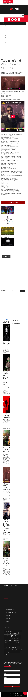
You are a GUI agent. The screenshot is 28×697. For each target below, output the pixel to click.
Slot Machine (13, 647)
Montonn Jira (17, 642)
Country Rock (9, 603)
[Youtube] (20, 695)
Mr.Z (6, 645)
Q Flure (6, 647)
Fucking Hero (14, 635)
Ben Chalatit (18, 631)
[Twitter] (15, 695)
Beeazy (13, 631)
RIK (9, 647)
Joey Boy (21, 72)
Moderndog (11, 642)
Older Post (22, 290)
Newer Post (3, 290)
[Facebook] (14, 695)
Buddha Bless (15, 633)
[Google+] (12, 695)
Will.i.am (18, 652)
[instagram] (21, 695)
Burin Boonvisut (8, 635)
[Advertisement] (14, 42)
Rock (7, 621)
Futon (20, 635)
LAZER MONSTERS (15, 640)
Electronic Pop (9, 612)
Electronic (9, 609)
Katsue (6, 640)
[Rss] (11, 695)
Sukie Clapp (7, 652)
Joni (20, 638)
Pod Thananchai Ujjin (16, 645)
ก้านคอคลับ (11, 73)
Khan (10, 640)
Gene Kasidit (7, 638)
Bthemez (19, 693)
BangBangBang (8, 631)
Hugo (12, 638)
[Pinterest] (17, 695)
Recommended (5, 73)
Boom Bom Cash (8, 633)
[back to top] (25, 693)
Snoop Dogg (7, 649)
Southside (13, 649)
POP (7, 618)
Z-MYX (6, 654)
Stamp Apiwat (19, 649)
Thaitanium (13, 652)
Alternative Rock (10, 601)
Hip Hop (17, 72)
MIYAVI (6, 642)
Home (13, 290)
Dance (7, 606)
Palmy (9, 645)
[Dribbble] (18, 695)
